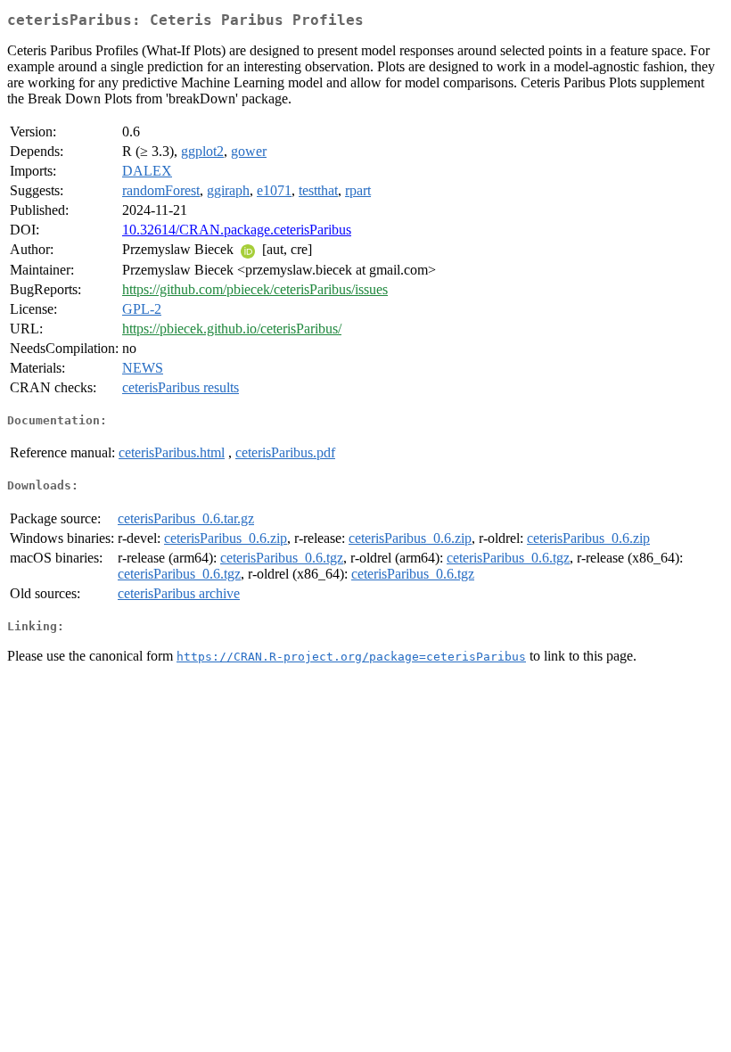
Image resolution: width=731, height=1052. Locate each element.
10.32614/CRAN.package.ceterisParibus (236, 229)
